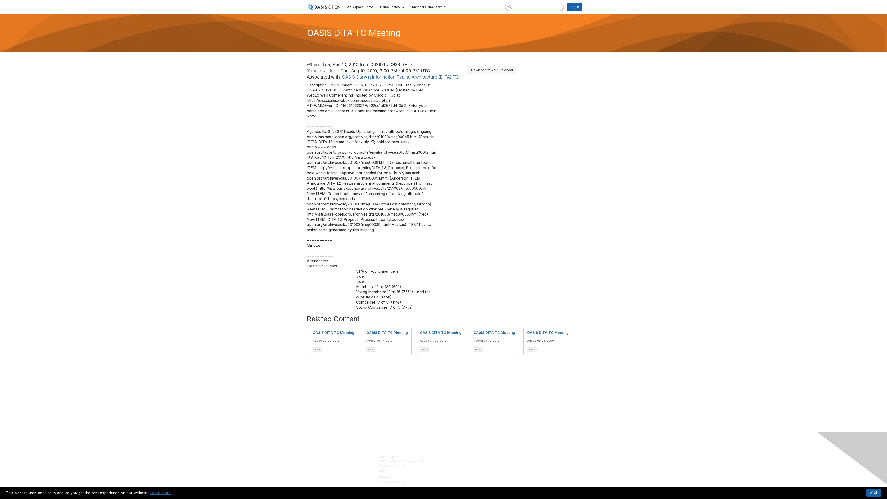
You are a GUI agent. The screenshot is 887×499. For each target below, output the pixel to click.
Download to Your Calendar (492, 70)
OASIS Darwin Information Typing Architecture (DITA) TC (400, 77)
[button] (393, 6)
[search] (510, 6)
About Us (519, 457)
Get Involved (455, 457)
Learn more (160, 492)
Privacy (517, 461)
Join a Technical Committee (466, 470)
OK (875, 493)
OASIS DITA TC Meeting (333, 332)
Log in (574, 7)
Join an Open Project (461, 464)
